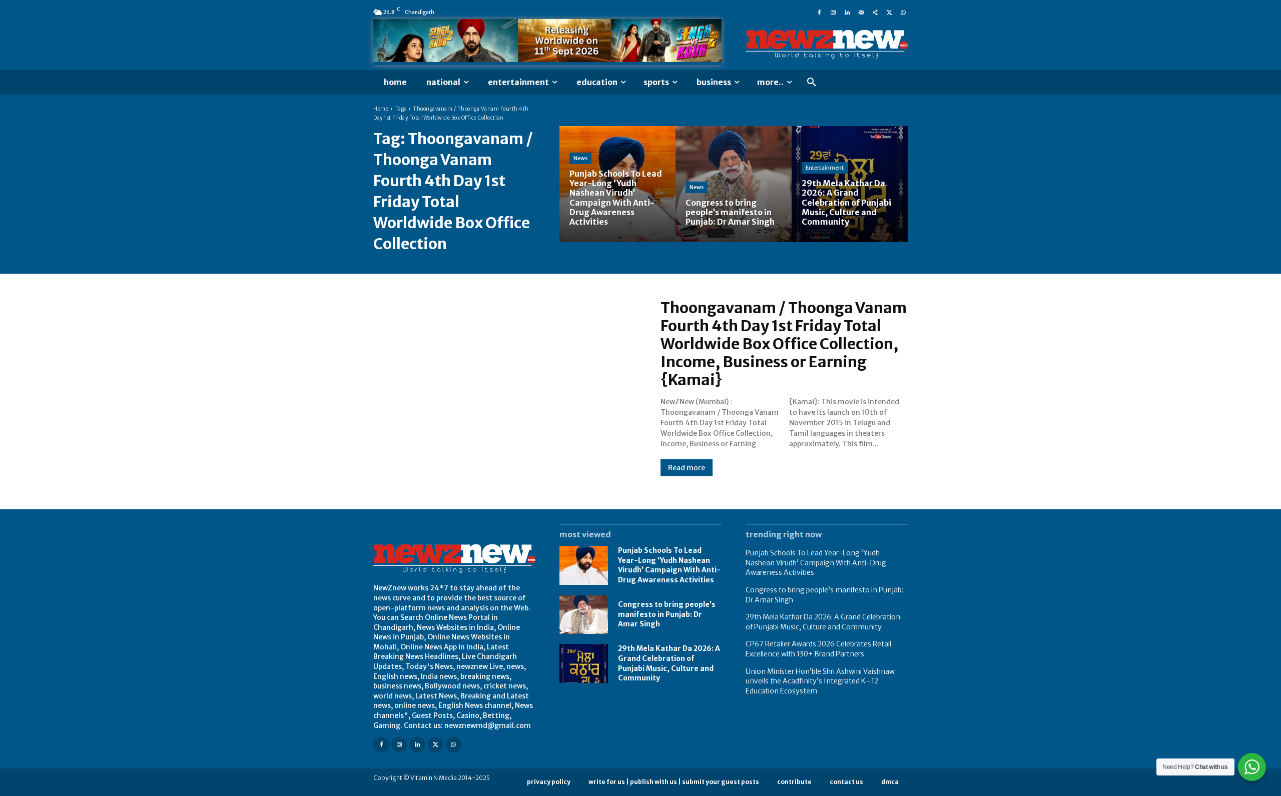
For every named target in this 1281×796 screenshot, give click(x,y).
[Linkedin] (847, 12)
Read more (686, 467)
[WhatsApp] (903, 12)
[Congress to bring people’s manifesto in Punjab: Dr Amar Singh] (734, 184)
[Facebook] (819, 12)
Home (380, 109)
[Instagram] (833, 12)
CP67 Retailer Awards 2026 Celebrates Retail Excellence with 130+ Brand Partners (818, 648)
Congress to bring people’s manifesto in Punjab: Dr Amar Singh (667, 614)
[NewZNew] (827, 44)
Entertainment (825, 167)
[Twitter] (889, 12)
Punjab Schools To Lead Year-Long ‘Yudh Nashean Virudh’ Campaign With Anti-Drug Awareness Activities (669, 565)
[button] (812, 83)
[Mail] (861, 12)
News (580, 158)
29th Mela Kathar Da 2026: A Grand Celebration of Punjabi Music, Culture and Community (823, 621)
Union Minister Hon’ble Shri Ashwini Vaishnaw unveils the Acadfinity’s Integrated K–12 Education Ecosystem (820, 681)
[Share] (875, 12)
